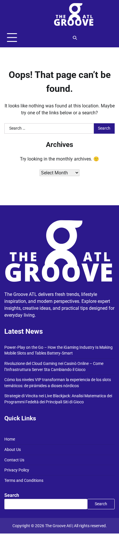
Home (9, 439)
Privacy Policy (16, 470)
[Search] (74, 37)
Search (11, 495)
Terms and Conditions (23, 480)
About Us (12, 449)
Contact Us (14, 460)
